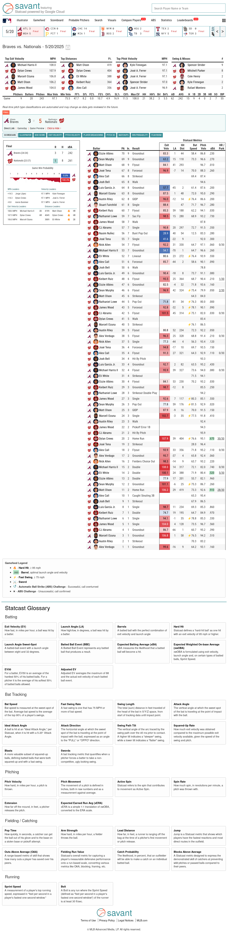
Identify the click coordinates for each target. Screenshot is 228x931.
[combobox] (189, 8)
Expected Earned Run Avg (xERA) (81, 803)
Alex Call (81, 87)
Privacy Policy (107, 920)
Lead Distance (126, 830)
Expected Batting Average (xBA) (137, 644)
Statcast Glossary (27, 608)
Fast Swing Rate (71, 704)
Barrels (121, 626)
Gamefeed (39, 20)
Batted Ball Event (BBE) (75, 644)
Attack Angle (181, 704)
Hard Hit (24, 567)
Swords (65, 750)
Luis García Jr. (107, 187)
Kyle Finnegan (138, 65)
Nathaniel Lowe (108, 216)
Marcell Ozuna (26, 76)
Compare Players (131, 20)
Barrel (25, 572)
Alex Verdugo (106, 336)
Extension (11, 803)
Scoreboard (56, 20)
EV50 (8, 669)
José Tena (105, 170)
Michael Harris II (27, 65)
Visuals (112, 20)
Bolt (63, 886)
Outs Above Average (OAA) (21, 851)
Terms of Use (89, 920)
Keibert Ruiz (83, 82)
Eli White (81, 76)
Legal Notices (126, 920)
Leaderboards (187, 20)
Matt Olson (24, 82)
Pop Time (10, 830)
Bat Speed (11, 704)
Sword (23, 582)
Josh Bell (104, 182)
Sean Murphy (106, 159)
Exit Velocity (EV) (15, 626)
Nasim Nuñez (106, 233)
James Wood (25, 87)
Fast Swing (25, 577)
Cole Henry (194, 76)
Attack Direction (71, 725)
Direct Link (9, 128)
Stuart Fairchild (108, 205)
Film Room (156, 135)
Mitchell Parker (196, 70)
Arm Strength (69, 830)
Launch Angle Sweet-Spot (21, 644)
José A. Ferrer (138, 70)
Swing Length (125, 704)
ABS (153, 20)
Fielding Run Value (72, 851)
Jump (177, 830)
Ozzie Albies (106, 153)
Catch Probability (128, 851)
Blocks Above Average (187, 851)
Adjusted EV (68, 669)
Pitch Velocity (13, 781)
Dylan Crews (25, 70)
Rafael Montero (196, 87)
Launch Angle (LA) (72, 626)
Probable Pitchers (79, 20)
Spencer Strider (139, 82)
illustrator (22, 20)
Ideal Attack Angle (16, 725)
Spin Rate (180, 781)
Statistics (166, 20)
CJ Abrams (105, 227)
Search (98, 20)
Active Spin (124, 781)
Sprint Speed (13, 886)
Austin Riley (106, 199)
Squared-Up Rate (184, 725)
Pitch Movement (71, 781)
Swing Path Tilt (126, 725)
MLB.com (142, 920)
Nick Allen (105, 244)
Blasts (8, 750)
